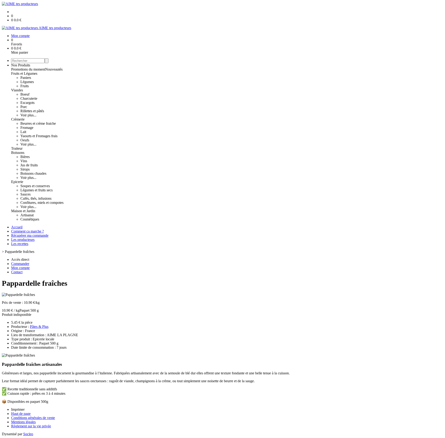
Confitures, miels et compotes (42, 203)
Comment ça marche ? (27, 231)
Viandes (17, 90)
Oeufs (24, 140)
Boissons (17, 153)
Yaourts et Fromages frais (38, 136)
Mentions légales (23, 422)
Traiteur (16, 148)
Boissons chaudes (33, 173)
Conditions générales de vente (33, 418)
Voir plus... (28, 115)
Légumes (27, 82)
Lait (23, 132)
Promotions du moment (28, 69)
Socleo (28, 434)
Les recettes (19, 244)
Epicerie (17, 182)
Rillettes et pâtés (32, 111)
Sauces (25, 194)
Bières (25, 157)
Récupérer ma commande (29, 235)
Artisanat (27, 215)
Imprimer (18, 409)
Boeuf (24, 94)
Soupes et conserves (35, 186)
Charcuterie (28, 98)
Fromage (26, 128)
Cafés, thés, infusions (35, 198)
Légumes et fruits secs (36, 190)
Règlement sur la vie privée (31, 426)
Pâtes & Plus (39, 327)
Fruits (24, 86)
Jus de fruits (29, 165)
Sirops (25, 169)
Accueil (16, 227)
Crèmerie (18, 119)
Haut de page (21, 414)
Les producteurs (23, 240)
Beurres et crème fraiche (38, 123)
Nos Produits (20, 65)
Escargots (27, 103)
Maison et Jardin (23, 211)
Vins (23, 161)
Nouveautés (54, 69)
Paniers (25, 78)
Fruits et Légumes (24, 73)
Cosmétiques (29, 219)
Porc (23, 107)
